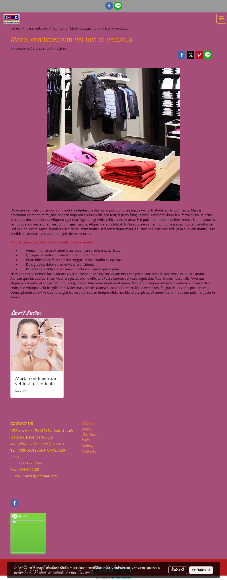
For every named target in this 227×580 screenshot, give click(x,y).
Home (86, 429)
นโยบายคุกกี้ (85, 572)
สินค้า (85, 440)
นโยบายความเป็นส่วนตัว (54, 572)
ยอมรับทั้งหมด (201, 570)
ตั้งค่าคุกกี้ (177, 570)
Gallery (87, 446)
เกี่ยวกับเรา (89, 435)
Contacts (88, 451)
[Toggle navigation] (221, 19)
